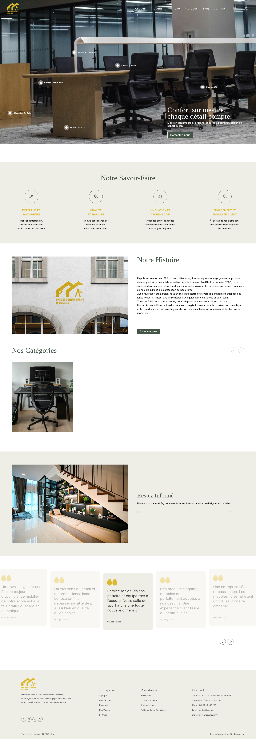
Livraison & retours (150, 700)
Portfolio (174, 8)
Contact (219, 8)
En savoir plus (148, 331)
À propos (191, 8)
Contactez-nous (180, 135)
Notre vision (104, 705)
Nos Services (105, 700)
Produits (157, 8)
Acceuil (140, 8)
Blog (206, 8)
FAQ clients (146, 695)
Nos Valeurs (104, 710)
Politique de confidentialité (153, 710)
